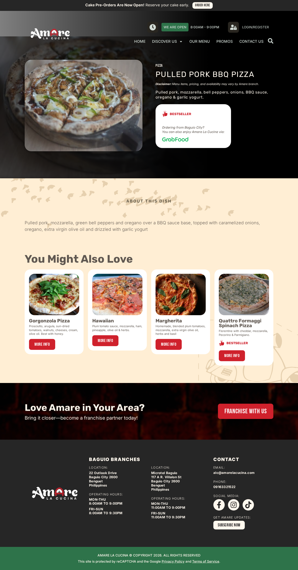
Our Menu (199, 41)
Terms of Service (205, 561)
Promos (224, 41)
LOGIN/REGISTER (255, 27)
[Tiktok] (248, 504)
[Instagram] (233, 504)
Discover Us (164, 41)
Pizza (159, 65)
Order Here (202, 5)
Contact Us (251, 41)
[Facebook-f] (219, 504)
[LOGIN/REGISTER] (233, 27)
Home (140, 41)
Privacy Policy (173, 561)
